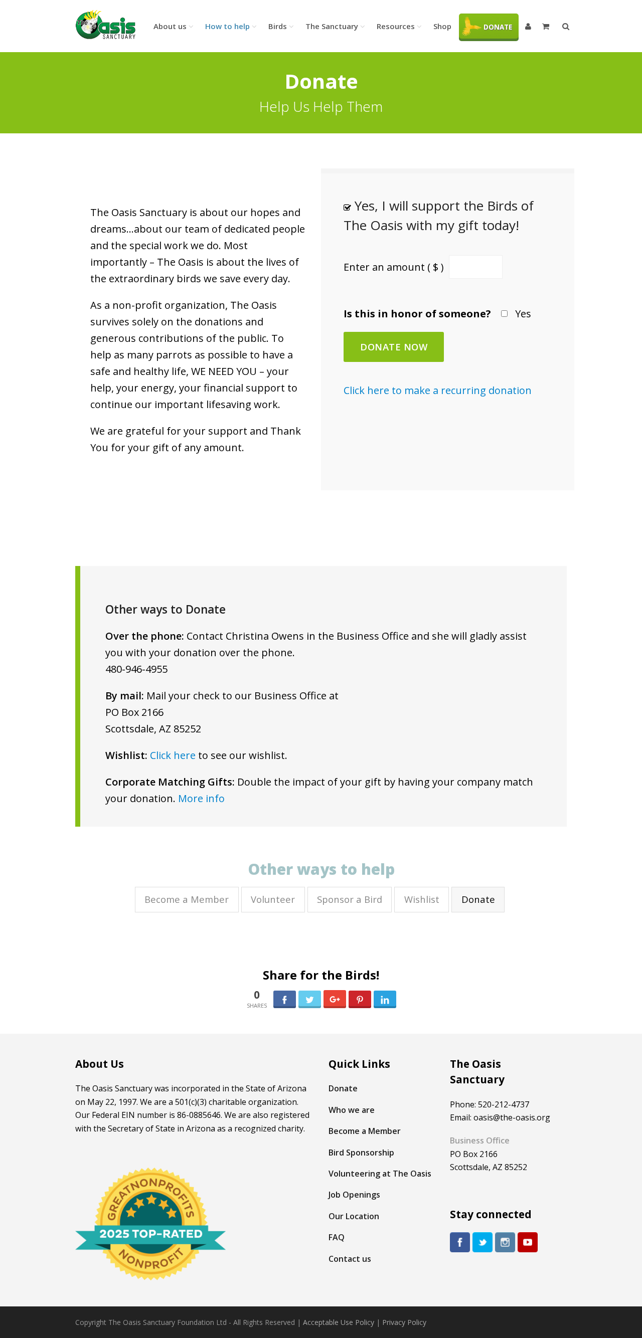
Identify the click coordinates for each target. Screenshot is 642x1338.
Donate (478, 899)
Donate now (393, 346)
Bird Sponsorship (361, 1152)
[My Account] (529, 26)
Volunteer (273, 899)
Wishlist (421, 899)
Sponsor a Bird (349, 899)
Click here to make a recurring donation (438, 390)
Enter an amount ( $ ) (395, 267)
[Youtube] (528, 1242)
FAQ (337, 1237)
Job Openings (354, 1194)
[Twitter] (482, 1242)
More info (201, 798)
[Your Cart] (547, 26)
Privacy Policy (404, 1322)
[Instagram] (505, 1242)
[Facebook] (460, 1242)
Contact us (350, 1258)
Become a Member (186, 899)
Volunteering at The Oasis (380, 1173)
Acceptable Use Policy (338, 1322)
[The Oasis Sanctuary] (105, 25)
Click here (173, 755)
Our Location (354, 1216)
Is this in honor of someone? (417, 313)
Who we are (352, 1109)
